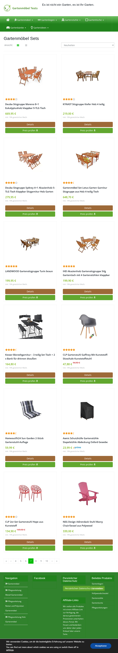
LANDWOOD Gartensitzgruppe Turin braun (29, 271)
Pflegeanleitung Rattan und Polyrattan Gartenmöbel (14, 606)
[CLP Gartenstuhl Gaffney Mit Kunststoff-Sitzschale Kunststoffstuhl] (88, 326)
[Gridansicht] (18, 45)
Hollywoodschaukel (100, 593)
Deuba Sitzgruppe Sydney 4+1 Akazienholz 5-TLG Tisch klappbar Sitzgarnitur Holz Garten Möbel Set (30, 190)
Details (30, 124)
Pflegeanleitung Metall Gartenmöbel (14, 592)
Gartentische (95, 19)
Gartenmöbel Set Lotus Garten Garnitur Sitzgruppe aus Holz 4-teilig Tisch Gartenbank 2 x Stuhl (85, 190)
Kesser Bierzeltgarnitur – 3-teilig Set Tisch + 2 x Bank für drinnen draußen (30, 356)
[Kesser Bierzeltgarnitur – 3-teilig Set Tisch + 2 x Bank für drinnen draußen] (30, 326)
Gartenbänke (17, 27)
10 (46, 560)
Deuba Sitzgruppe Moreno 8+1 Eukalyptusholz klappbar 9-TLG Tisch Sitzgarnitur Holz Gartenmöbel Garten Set (28, 106)
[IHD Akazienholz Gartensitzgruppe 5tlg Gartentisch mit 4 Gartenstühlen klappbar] (88, 243)
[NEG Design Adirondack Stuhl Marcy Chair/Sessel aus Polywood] (88, 493)
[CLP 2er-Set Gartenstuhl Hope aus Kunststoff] (30, 493)
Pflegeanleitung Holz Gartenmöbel (15, 619)
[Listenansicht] (26, 45)
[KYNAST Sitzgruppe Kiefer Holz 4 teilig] (88, 76)
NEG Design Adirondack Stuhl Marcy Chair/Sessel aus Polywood (83, 523)
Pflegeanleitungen (99, 607)
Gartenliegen (48, 19)
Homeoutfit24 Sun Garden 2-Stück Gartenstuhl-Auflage (24, 440)
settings (10, 650)
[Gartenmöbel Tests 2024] (20, 8)
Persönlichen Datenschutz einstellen (84, 588)
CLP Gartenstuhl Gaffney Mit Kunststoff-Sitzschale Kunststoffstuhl (85, 356)
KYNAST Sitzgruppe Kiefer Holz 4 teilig (83, 104)
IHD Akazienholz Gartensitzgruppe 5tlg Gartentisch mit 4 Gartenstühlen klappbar (86, 273)
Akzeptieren (101, 645)
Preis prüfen (29, 130)
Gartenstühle (71, 19)
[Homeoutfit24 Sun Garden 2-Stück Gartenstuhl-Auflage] (30, 410)
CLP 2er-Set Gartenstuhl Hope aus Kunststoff (24, 523)
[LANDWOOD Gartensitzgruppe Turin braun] (30, 243)
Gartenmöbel (24, 19)
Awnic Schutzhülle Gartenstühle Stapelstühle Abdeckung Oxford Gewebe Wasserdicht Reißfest (85, 440)
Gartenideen (40, 27)
